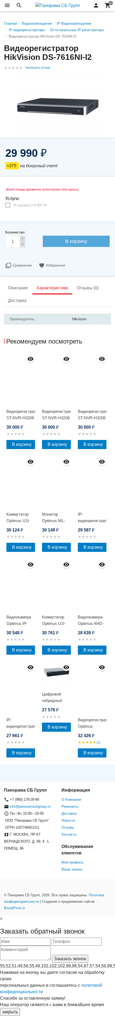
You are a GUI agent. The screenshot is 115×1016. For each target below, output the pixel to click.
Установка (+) (30, 205)
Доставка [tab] (17, 300)
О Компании (71, 799)
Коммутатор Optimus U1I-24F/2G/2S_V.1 (55, 623)
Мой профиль (73, 862)
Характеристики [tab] (52, 288)
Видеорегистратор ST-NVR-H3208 (20, 414)
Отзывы (68, 827)
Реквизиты (70, 806)
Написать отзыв (37, 68)
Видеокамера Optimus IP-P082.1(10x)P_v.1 (20, 623)
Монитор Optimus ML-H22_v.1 (53, 520)
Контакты (69, 834)
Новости (68, 820)
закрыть (10, 1012)
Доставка (69, 813)
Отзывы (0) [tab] (88, 288)
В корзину (22, 444)
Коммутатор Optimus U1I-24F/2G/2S (18, 520)
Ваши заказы (72, 869)
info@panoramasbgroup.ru (30, 806)
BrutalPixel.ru (14, 908)
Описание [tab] (18, 288)
